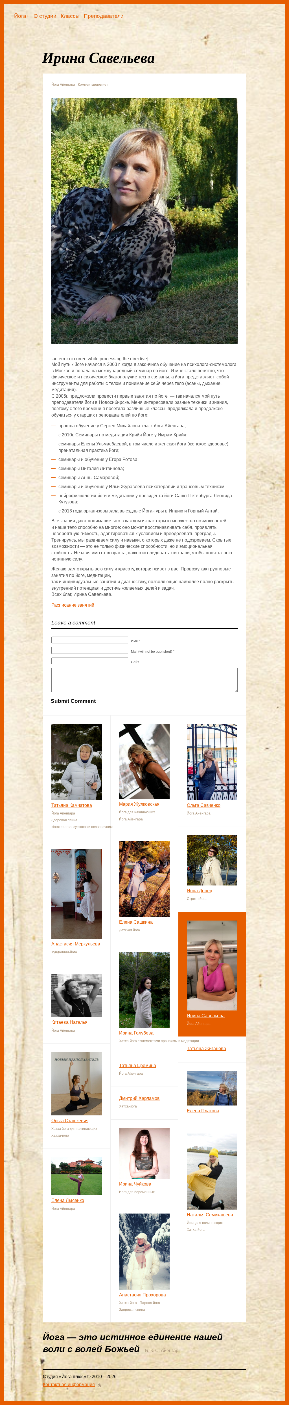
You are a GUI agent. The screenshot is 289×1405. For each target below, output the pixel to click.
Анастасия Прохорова (142, 1294)
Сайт (135, 662)
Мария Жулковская (139, 804)
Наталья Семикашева (210, 1214)
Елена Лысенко (67, 1200)
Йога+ (21, 16)
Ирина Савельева (206, 1015)
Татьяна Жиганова (206, 1048)
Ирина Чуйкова (135, 1184)
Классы (70, 16)
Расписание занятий (72, 605)
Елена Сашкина (136, 922)
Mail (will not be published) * (152, 652)
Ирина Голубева (136, 1033)
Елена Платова (203, 1110)
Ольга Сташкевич (69, 1120)
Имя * (135, 641)
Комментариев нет (93, 85)
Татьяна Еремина (137, 1065)
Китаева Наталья (69, 1022)
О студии (45, 16)
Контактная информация (69, 1384)
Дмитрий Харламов (139, 1098)
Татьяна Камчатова (71, 805)
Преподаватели (104, 16)
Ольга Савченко (203, 805)
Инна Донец (199, 890)
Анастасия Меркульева (75, 943)
